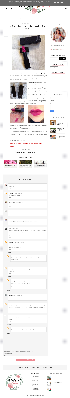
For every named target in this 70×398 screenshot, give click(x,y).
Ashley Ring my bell (35, 376)
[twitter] (9, 8)
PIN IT (34, 152)
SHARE (18, 152)
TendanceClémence (35, 386)
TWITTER (26, 367)
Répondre (10, 188)
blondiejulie (11, 184)
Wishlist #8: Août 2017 (58, 382)
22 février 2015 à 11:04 (20, 242)
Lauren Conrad (35, 380)
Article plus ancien (30, 359)
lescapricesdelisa (12, 242)
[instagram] (7, 8)
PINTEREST (39, 367)
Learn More (56, 2)
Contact (55, 17)
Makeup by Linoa (35, 384)
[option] (10, 165)
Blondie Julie (35, 379)
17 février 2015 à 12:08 (19, 202)
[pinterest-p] (12, 8)
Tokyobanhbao (35, 388)
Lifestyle (37, 17)
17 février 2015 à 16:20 (19, 211)
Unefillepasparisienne (35, 389)
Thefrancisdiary (12, 211)
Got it (61, 2)
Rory (9, 228)
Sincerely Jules (35, 385)
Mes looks (49, 17)
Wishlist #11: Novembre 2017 (58, 387)
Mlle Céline (11, 193)
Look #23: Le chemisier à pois (58, 376)
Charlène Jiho (11, 295)
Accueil (15, 17)
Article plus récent (21, 359)
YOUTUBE (45, 367)
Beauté (26, 17)
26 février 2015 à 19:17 (18, 295)
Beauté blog (35, 377)
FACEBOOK (21, 367)
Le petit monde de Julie (35, 381)
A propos (21, 17)
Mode (32, 17)
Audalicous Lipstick (25, 23)
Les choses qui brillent (35, 383)
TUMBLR (50, 367)
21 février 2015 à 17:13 (14, 228)
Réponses (9, 252)
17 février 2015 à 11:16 (17, 184)
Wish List (43, 17)
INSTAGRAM (32, 367)
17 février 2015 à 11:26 (18, 193)
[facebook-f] (4, 8)
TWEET (23, 152)
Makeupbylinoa (12, 202)
